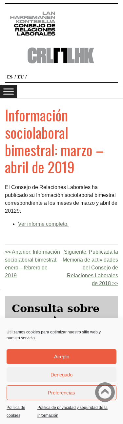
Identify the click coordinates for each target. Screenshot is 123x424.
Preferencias (61, 392)
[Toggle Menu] (8, 91)
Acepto (61, 356)
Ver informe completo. (43, 224)
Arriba (104, 392)
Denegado (61, 374)
